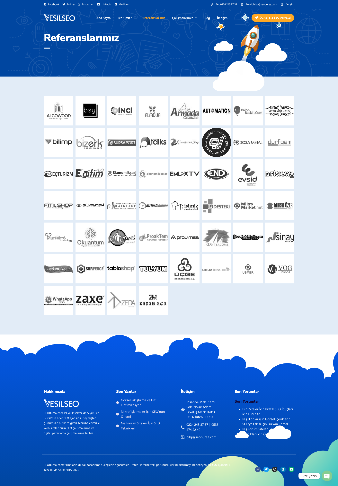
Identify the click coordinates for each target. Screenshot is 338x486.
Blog (207, 18)
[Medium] (291, 469)
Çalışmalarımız (182, 18)
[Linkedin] (283, 469)
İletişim (222, 18)
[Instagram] (274, 469)
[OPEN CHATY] (327, 476)
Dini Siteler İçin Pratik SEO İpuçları (267, 409)
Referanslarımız (153, 18)
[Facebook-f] (258, 469)
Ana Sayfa (103, 18)
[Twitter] (266, 469)
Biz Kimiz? (125, 18)
